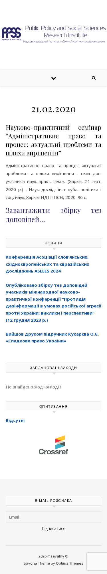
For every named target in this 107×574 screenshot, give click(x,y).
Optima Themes (69, 563)
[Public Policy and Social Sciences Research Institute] (53, 33)
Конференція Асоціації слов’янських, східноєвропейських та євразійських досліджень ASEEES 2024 (47, 264)
